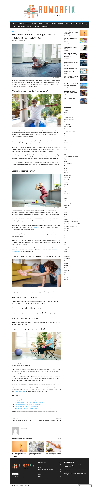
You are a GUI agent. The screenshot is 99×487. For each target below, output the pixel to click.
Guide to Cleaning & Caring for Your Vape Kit (22, 421)
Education (34, 23)
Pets (14, 26)
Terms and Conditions (24, 485)
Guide (65, 207)
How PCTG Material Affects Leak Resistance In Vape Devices (70, 40)
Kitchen (66, 237)
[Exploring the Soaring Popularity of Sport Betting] (83, 93)
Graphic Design (67, 203)
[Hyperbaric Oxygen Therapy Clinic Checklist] (36, 446)
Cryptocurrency (67, 159)
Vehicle (66, 279)
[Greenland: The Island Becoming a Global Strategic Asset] (83, 63)
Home (14, 23)
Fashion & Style (67, 179)
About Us (36, 26)
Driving (65, 170)
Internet (66, 230)
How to (65, 216)
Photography (67, 256)
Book (65, 140)
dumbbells (35, 227)
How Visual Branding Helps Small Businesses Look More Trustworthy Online (71, 70)
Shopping (66, 263)
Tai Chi (52, 411)
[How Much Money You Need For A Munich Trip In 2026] (83, 86)
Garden (54, 23)
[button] (86, 25)
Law (65, 240)
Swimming (47, 411)
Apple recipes (67, 128)
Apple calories (67, 114)
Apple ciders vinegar (68, 117)
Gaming (47, 23)
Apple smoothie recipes (69, 131)
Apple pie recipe (67, 126)
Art (65, 133)
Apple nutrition (67, 124)
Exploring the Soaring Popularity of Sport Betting (70, 91)
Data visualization (68, 165)
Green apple (67, 205)
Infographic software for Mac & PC (72, 223)
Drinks (65, 168)
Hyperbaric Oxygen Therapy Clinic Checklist (35, 454)
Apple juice (66, 121)
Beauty (65, 135)
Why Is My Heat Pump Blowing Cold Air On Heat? (70, 99)
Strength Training (40, 411)
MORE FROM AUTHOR (27, 438)
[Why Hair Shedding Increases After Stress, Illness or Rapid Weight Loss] (19, 446)
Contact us (45, 26)
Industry (66, 219)
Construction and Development (71, 156)
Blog (65, 138)
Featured (66, 182)
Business (21, 23)
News (65, 251)
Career (65, 149)
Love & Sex (67, 244)
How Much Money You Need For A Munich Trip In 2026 (71, 84)
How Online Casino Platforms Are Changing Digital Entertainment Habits (71, 77)
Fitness (66, 186)
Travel (29, 26)
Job (65, 233)
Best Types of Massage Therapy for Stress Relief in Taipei (53, 454)
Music (81, 23)
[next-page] (60, 438)
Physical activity (28, 411)
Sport (65, 267)
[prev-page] (58, 438)
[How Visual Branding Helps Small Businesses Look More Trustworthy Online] (83, 71)
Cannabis (66, 145)
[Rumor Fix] (49, 10)
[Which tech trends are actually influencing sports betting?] (83, 48)
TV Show (66, 277)
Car (27, 23)
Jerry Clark (15, 40)
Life (65, 242)
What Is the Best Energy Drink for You (50, 420)
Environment (67, 177)
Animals (66, 110)
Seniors (34, 411)
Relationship (67, 258)
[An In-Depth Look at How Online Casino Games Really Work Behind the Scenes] (83, 56)
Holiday (66, 212)
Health (60, 23)
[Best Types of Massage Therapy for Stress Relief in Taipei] (53, 446)
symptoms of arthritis (34, 312)
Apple (65, 112)
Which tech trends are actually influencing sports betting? (70, 47)
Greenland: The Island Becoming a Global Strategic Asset (71, 62)
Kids (65, 235)
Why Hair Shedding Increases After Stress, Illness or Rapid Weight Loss (19, 455)
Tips (65, 272)
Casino (65, 152)
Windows (66, 284)
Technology (21, 26)
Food (40, 23)
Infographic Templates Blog (70, 226)
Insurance (66, 228)
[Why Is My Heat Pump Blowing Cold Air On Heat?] (83, 101)
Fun (65, 191)
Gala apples (67, 193)
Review (66, 260)
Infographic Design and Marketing (71, 221)
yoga (55, 411)
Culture (65, 161)
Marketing (74, 23)
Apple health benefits (69, 119)
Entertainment (67, 175)
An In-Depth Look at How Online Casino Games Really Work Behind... (71, 55)
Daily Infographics (68, 163)
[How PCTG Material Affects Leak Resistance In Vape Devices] (83, 40)
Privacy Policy (15, 485)
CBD (65, 154)
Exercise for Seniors (19, 411)
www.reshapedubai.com (19, 391)
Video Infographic (68, 281)
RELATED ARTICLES (17, 438)
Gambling (66, 196)
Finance (66, 184)
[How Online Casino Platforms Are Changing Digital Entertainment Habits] (83, 78)
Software (66, 265)
